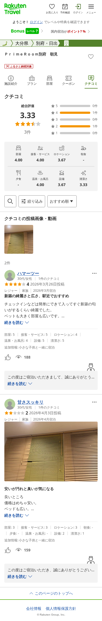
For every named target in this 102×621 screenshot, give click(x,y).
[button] (18, 239)
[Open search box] (10, 201)
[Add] (91, 56)
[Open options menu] (94, 273)
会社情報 (33, 608)
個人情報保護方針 (61, 608)
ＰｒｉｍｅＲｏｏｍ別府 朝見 (31, 54)
